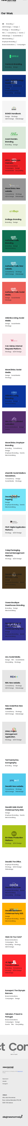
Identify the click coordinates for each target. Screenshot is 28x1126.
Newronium (20, 1071)
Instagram (5, 1083)
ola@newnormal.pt (12, 1117)
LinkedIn (5, 1081)
